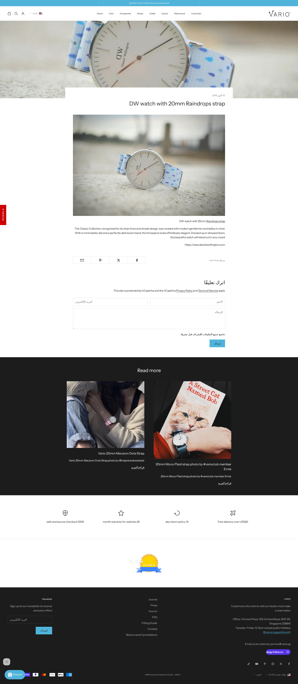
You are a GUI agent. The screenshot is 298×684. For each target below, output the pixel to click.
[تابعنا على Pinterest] (264, 663)
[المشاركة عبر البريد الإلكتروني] (82, 260)
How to (153, 611)
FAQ (154, 617)
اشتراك (44, 630)
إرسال (217, 343)
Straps (140, 13)
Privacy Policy (184, 290)
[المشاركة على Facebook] (137, 260)
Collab (152, 13)
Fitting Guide (149, 623)
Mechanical (179, 13)
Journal (152, 599)
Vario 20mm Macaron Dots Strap (121, 453)
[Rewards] (15, 674)
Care (111, 13)
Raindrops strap (215, 221)
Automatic (196, 13)
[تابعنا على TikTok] (248, 663)
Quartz (165, 13)
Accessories (125, 13)
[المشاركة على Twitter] (119, 260)
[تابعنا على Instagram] (272, 663)
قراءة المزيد (224, 483)
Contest (152, 628)
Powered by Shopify (165, 675)
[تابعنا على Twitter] (280, 663)
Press (154, 605)
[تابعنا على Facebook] (289, 663)
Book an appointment (276, 632)
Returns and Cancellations (141, 634)
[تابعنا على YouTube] (256, 663)
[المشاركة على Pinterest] (100, 260)
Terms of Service (208, 290)
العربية (259, 675)
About (100, 13)
